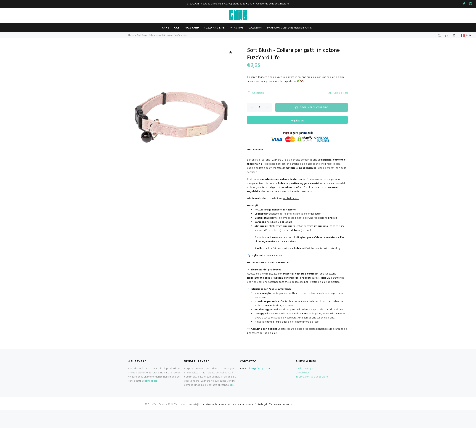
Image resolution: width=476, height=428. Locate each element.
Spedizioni (258, 93)
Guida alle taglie (304, 369)
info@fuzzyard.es (259, 369)
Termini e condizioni (281, 404)
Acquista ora (297, 121)
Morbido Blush (291, 198)
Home (131, 35)
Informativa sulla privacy (212, 404)
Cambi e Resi (340, 93)
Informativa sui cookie (240, 404)
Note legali (261, 404)
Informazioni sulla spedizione (312, 377)
